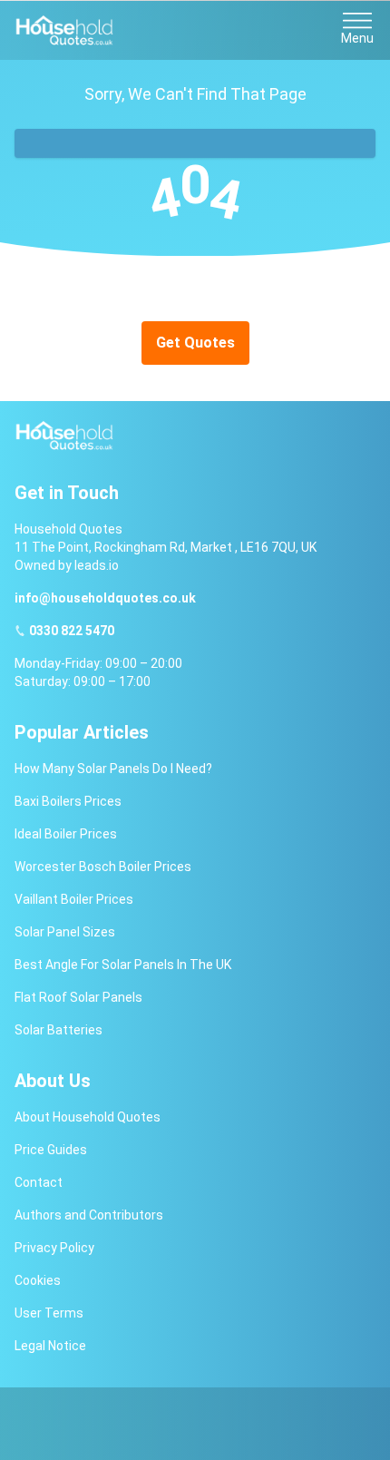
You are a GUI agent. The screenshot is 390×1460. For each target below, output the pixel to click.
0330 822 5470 (71, 630)
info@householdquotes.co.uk (105, 598)
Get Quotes (195, 342)
